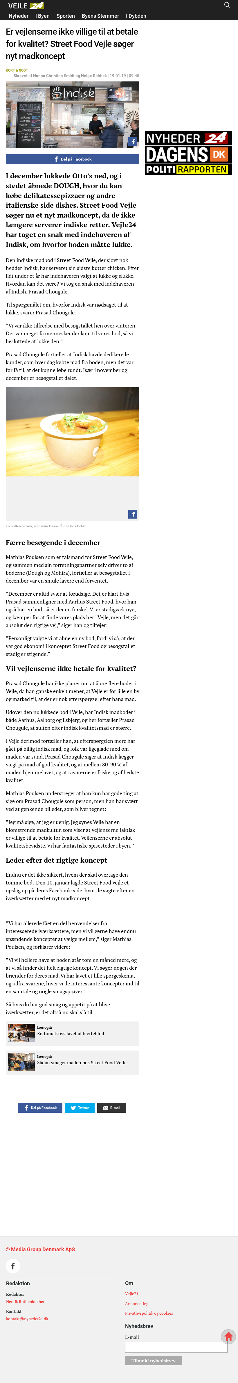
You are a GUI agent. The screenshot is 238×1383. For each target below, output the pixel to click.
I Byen (42, 16)
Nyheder (18, 16)
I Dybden (136, 16)
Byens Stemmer (100, 16)
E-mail (132, 1337)
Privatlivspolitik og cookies (149, 1313)
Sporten (66, 16)
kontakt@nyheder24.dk (27, 1318)
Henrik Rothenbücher (25, 1301)
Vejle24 (131, 1293)
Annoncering (136, 1303)
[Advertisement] (107, 1159)
